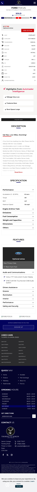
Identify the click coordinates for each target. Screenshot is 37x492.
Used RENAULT (22, 356)
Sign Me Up (18, 327)
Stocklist (22, 375)
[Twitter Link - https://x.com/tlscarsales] (7, 454)
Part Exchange (24, 378)
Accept (19, 486)
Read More (18, 172)
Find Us (22, 383)
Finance (5, 378)
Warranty (5, 381)
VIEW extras (27, 30)
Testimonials (6, 383)
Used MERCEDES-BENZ (6, 353)
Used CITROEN (4, 344)
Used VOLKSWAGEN (6, 362)
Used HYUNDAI (22, 347)
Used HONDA (4, 347)
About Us (22, 381)
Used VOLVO (21, 362)
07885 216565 (21, 444)
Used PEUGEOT (5, 356)
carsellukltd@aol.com (23, 446)
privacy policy (25, 462)
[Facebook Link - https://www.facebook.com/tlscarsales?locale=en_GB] (3, 454)
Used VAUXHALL (22, 359)
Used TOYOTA (4, 359)
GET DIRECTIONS (7, 413)
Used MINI (20, 353)
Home (5, 375)
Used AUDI (3, 341)
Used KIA (20, 350)
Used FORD (21, 344)
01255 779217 (21, 441)
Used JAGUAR (4, 350)
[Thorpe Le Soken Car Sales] (18, 2)
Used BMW (21, 341)
